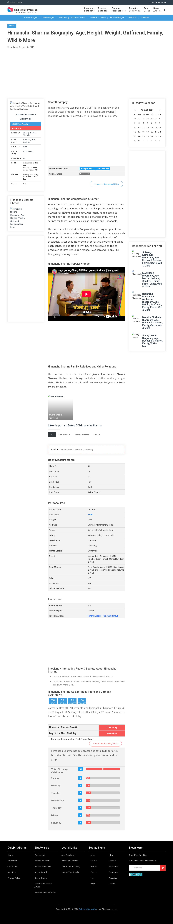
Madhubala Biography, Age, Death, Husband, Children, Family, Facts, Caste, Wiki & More (152, 279)
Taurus (94, 860)
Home (10, 855)
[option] (61, 407)
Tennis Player (47, 17)
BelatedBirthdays (103, 9)
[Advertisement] (86, 73)
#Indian (12, 25)
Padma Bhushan (41, 860)
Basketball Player (98, 17)
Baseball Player (78, 17)
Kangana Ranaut (110, 615)
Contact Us (12, 866)
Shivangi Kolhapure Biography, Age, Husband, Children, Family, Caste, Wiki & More (152, 259)
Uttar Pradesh (29, 141)
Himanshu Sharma (26, 114)
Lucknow (26, 140)
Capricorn (113, 872)
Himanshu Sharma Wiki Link (106, 184)
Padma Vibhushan (42, 866)
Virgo (93, 883)
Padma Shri (39, 855)
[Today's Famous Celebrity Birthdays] (22, 9)
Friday (54, 815)
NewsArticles (157, 9)
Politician (132, 17)
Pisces (112, 883)
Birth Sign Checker (69, 860)
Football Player (117, 17)
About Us (11, 872)
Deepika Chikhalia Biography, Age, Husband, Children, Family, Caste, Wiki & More (152, 322)
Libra (111, 855)
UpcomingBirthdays (89, 9)
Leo (24, 158)
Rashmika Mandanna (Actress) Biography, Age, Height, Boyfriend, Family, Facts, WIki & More (152, 301)
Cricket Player (30, 17)
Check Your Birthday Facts (105, 743)
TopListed (147, 9)
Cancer (94, 872)
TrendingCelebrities (134, 9)
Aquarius (113, 878)
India (25, 147)
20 (24, 133)
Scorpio (112, 860)
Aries (93, 855)
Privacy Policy (13, 878)
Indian (90, 514)
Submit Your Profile (70, 872)
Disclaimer (12, 860)
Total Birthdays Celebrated (59, 771)
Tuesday (55, 792)
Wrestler (63, 17)
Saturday (56, 822)
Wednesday (57, 800)
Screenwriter (25, 119)
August (28, 133)
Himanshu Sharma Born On (63, 727)
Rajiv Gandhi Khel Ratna (45, 892)
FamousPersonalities (119, 9)
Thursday (26, 135)
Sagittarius (114, 866)
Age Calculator (68, 855)
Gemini (94, 866)
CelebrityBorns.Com (88, 909)
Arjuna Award (40, 872)
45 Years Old (28, 151)
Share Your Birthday (70, 866)
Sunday (55, 778)
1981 (33, 133)
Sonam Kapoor (94, 615)
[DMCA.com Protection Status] (135, 874)
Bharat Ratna (40, 878)
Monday (55, 785)
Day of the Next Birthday (62, 733)
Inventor (145, 17)
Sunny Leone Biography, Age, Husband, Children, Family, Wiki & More (152, 340)
